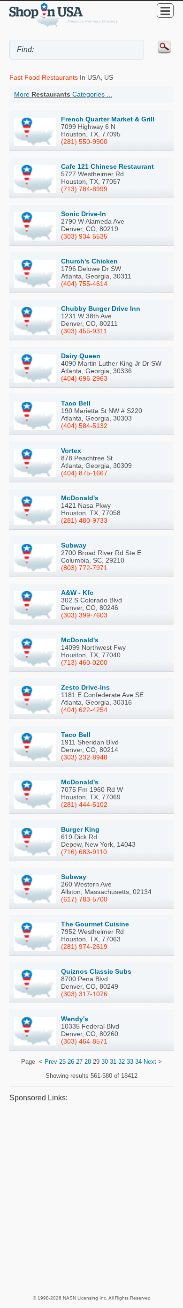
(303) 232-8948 (84, 757)
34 (138, 1061)
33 (130, 1061)
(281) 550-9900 (84, 141)
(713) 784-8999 (84, 189)
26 (71, 1061)
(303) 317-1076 (84, 994)
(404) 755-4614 (84, 283)
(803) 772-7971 (84, 567)
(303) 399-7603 (84, 615)
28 (87, 1061)
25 (62, 1061)
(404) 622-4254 (84, 710)
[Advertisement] (91, 1198)
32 (121, 1061)
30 (104, 1061)
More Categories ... (63, 94)
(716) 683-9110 (84, 852)
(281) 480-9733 (84, 520)
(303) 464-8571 (84, 1041)
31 (113, 1061)
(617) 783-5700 (84, 899)
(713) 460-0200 (84, 662)
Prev (51, 1061)
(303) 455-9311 (84, 331)
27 (79, 1061)
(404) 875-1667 (84, 473)
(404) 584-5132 (84, 425)
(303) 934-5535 (84, 236)
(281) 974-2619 (84, 946)
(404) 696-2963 (84, 378)
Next (150, 1061)
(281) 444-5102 (84, 804)
